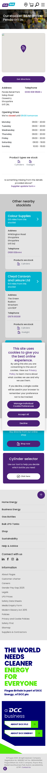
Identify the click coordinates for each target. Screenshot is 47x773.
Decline (23, 423)
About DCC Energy (22, 733)
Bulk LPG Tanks (10, 524)
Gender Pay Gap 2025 (13, 587)
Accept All (23, 414)
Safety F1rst (8, 623)
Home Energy (9, 502)
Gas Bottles (9, 516)
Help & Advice (10, 546)
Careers (6, 583)
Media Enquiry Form (12, 605)
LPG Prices (7, 596)
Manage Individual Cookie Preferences (23, 405)
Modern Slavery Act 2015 (14, 609)
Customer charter (11, 578)
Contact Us (26, 767)
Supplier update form (22, 186)
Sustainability (10, 538)
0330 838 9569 (32, 92)
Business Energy (11, 509)
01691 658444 (15, 252)
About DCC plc (19, 724)
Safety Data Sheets (12, 601)
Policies (5, 614)
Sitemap (6, 627)
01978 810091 (14, 316)
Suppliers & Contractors (14, 632)
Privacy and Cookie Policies (16, 618)
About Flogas (8, 574)
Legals (5, 592)
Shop (5, 531)
